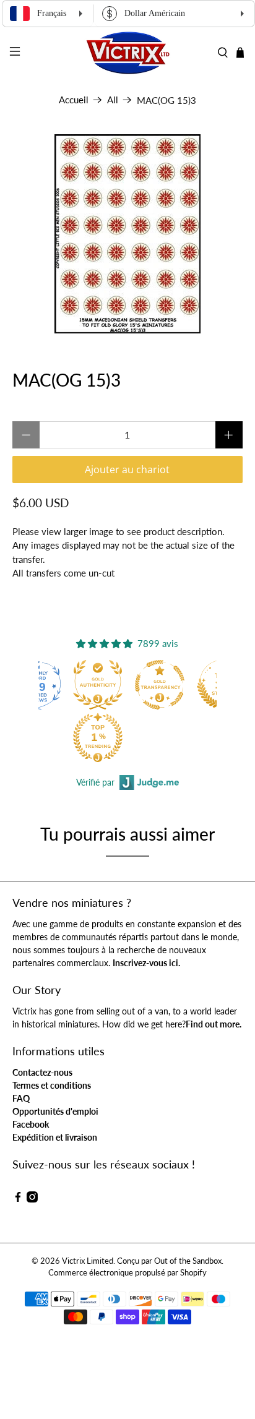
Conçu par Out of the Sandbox (169, 1261)
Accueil (74, 100)
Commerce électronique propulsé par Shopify (127, 1272)
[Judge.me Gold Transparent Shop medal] (159, 684)
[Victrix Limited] (127, 52)
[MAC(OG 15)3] (127, 233)
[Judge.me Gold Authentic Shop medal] (98, 684)
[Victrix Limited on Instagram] (32, 1199)
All (112, 100)
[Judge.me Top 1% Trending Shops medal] (98, 737)
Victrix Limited (87, 1261)
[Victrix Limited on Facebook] (18, 1199)
